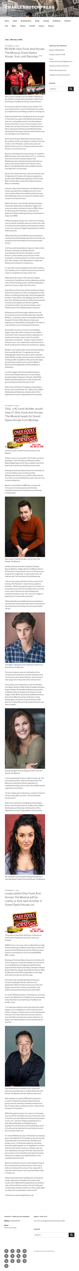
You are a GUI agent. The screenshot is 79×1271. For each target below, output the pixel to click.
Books (37, 21)
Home (7, 21)
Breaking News (26, 21)
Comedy (46, 21)
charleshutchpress (30, 7)
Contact (41, 26)
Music (14, 26)
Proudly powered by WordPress (44, 1251)
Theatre (22, 26)
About (15, 21)
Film (6, 26)
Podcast (51, 26)
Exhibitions (56, 21)
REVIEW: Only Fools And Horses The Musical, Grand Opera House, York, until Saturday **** (24, 52)
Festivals (67, 21)
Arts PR (32, 26)
